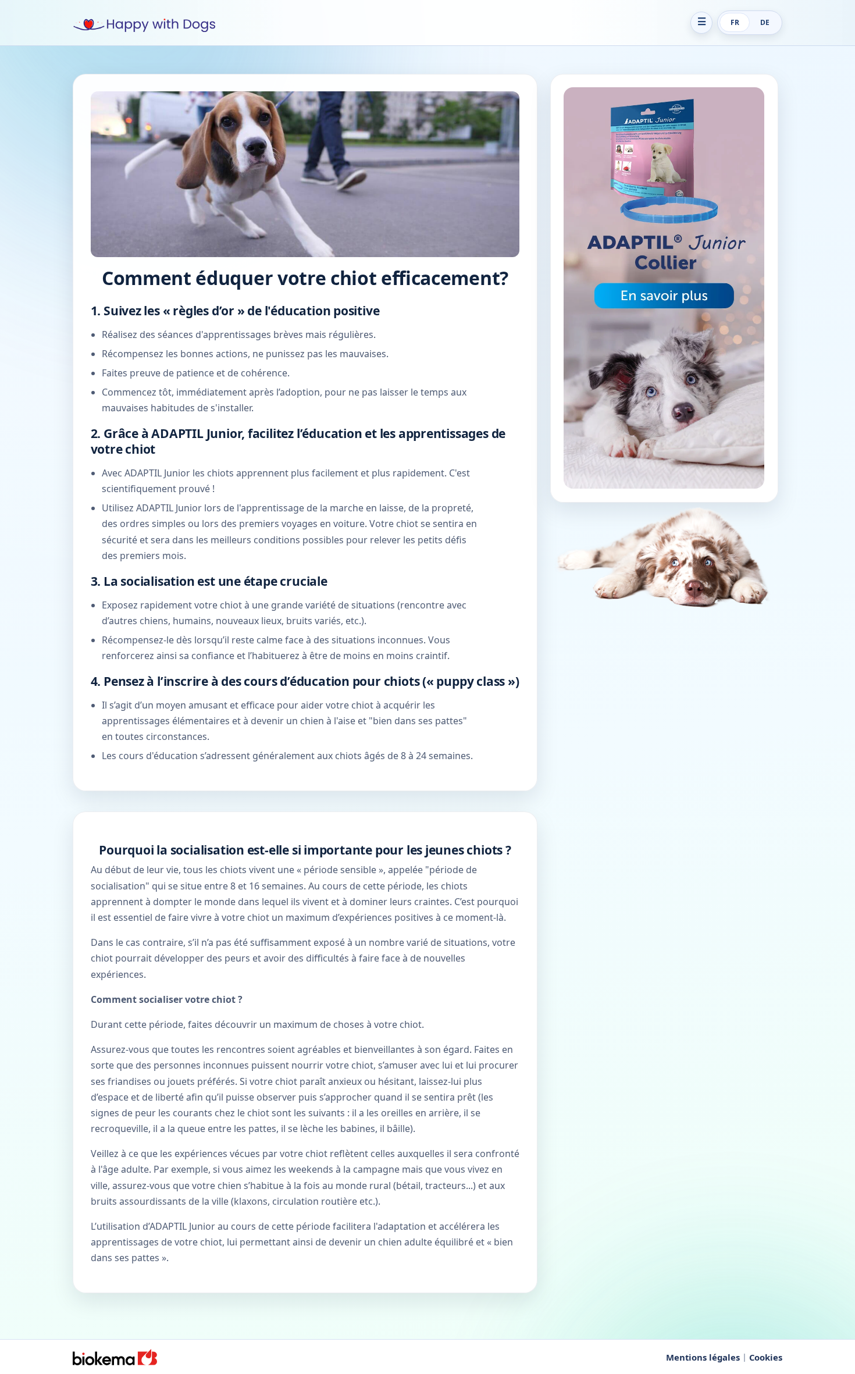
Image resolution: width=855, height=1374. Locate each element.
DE (765, 22)
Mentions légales (703, 1357)
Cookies (765, 1357)
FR (735, 22)
